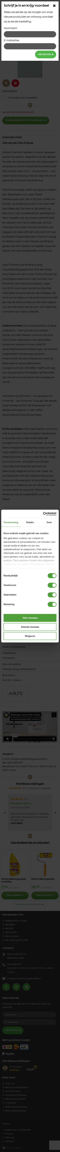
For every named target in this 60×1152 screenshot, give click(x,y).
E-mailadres (11, 40)
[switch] (52, 585)
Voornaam (10, 28)
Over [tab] (49, 522)
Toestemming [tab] (11, 522)
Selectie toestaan (30, 627)
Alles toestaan (30, 617)
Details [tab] (30, 522)
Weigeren (30, 636)
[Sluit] (54, 5)
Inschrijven (44, 54)
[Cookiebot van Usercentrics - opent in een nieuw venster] (43, 514)
